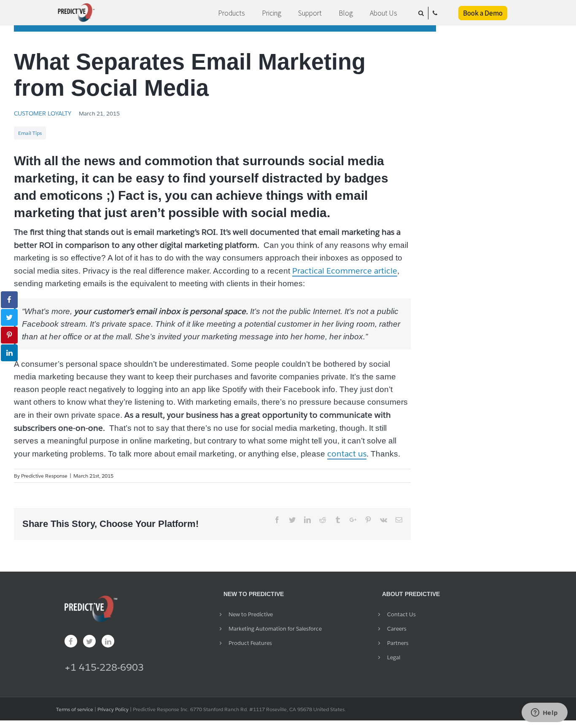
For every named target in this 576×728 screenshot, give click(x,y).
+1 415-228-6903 (104, 667)
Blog (346, 13)
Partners (398, 643)
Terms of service (74, 709)
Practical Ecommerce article (344, 271)
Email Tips (30, 133)
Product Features (250, 643)
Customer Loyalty (42, 113)
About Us (383, 13)
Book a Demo (483, 13)
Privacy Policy (113, 709)
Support (310, 13)
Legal (393, 657)
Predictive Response (44, 475)
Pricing (271, 13)
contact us (346, 454)
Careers (396, 628)
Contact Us (401, 614)
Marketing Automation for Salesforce (275, 628)
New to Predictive (251, 614)
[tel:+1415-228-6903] (435, 13)
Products (231, 13)
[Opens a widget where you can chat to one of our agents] (544, 713)
